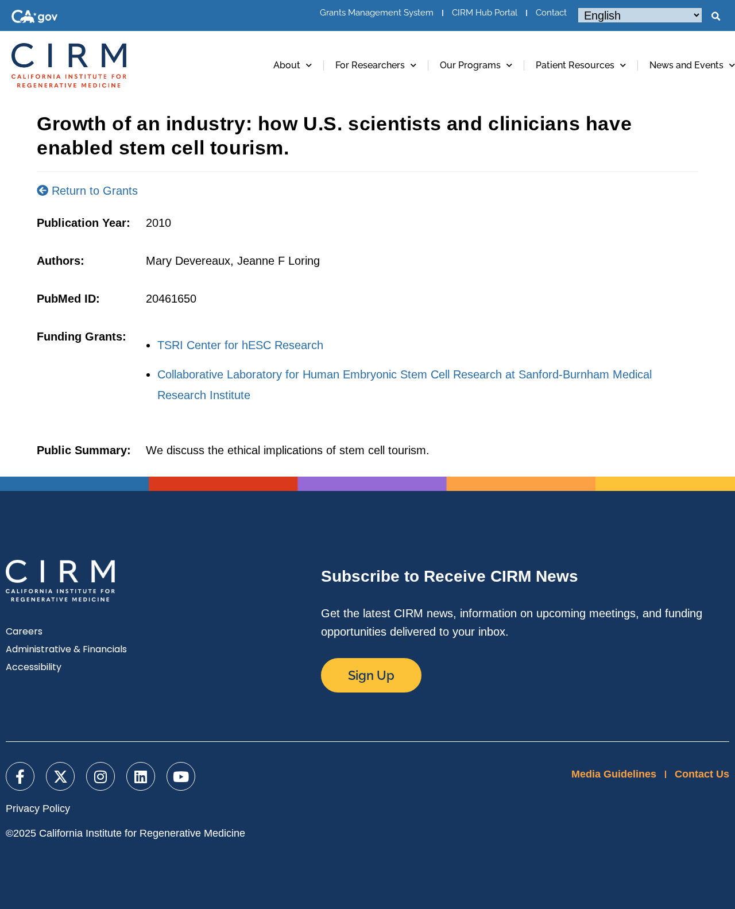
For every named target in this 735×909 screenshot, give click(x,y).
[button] (715, 17)
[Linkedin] (140, 776)
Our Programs (470, 65)
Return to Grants (93, 190)
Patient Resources (575, 65)
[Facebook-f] (20, 776)
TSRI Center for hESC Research (240, 345)
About (286, 65)
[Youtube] (181, 776)
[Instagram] (100, 776)
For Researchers (370, 65)
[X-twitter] (60, 776)
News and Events (686, 65)
